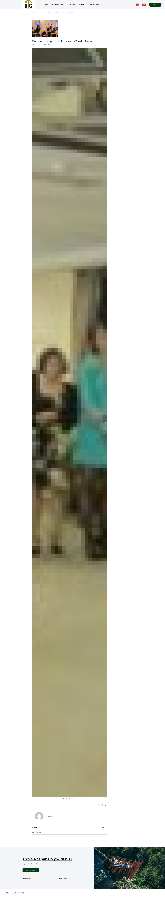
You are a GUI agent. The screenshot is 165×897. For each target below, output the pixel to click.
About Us (25, 876)
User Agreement (27, 878)
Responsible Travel (57, 5)
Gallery (40, 12)
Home (46, 5)
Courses (72, 5)
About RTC (81, 5)
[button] (105, 50)
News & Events (95, 5)
